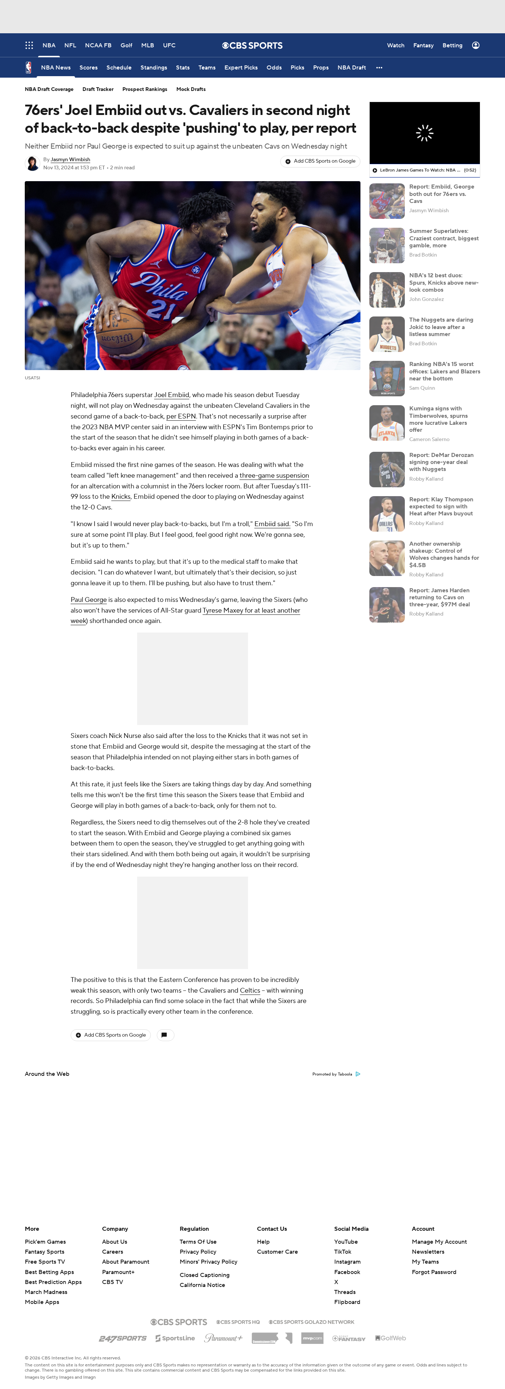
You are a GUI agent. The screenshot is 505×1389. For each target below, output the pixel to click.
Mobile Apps (42, 1302)
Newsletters (428, 1252)
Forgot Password (434, 1272)
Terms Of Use (198, 1242)
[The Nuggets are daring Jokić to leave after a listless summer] (387, 334)
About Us (114, 1242)
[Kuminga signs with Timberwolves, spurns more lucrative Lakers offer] (387, 423)
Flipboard (347, 1302)
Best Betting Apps (49, 1272)
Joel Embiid (171, 395)
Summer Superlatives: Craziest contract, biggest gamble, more (444, 238)
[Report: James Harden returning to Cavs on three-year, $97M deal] (387, 605)
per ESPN (181, 416)
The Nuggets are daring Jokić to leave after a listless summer (441, 327)
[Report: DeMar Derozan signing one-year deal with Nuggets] (387, 469)
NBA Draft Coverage (49, 89)
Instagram (347, 1262)
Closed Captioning (205, 1275)
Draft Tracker (97, 89)
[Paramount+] (223, 1336)
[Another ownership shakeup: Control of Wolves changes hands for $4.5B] (387, 558)
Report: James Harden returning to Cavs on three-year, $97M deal (439, 597)
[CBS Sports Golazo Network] (312, 1321)
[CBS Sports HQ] (238, 1321)
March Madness (46, 1292)
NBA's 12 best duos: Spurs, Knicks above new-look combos (444, 282)
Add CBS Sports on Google (325, 161)
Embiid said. (272, 524)
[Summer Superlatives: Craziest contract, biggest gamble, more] (387, 245)
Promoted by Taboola (332, 1074)
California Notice (202, 1285)
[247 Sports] (123, 1337)
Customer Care (277, 1252)
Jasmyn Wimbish (70, 159)
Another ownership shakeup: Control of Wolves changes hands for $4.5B (444, 554)
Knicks (121, 496)
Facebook (347, 1272)
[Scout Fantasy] (349, 1338)
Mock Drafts (191, 89)
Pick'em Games (45, 1242)
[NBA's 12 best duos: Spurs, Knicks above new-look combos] (387, 290)
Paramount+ (118, 1272)
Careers (112, 1252)
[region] (425, 133)
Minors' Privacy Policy (208, 1262)
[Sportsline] (175, 1337)
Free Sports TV (45, 1262)
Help (263, 1242)
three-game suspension (274, 475)
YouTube (346, 1242)
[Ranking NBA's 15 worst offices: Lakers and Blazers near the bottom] (387, 378)
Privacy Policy (198, 1252)
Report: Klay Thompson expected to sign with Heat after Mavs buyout (441, 506)
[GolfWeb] (390, 1338)
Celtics (250, 990)
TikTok (342, 1252)
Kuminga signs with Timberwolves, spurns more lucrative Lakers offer (438, 419)
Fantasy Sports (44, 1252)
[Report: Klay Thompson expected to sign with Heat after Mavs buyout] (387, 514)
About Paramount (125, 1262)
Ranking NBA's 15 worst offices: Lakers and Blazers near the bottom (444, 371)
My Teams (425, 1262)
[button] (379, 67)
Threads (345, 1292)
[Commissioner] (272, 1335)
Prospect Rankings (144, 89)
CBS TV (112, 1282)
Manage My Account (439, 1242)
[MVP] (312, 1335)
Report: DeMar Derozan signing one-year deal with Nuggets (441, 462)
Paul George (89, 600)
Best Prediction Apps (53, 1282)
